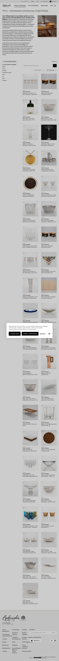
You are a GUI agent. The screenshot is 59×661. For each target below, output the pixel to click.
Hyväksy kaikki (15, 334)
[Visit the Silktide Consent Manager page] (49, 334)
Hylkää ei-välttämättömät (30, 334)
